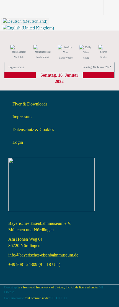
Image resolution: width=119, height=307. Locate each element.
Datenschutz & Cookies (33, 129)
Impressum (22, 116)
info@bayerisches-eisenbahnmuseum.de (43, 255)
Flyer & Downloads (29, 104)
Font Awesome (14, 298)
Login (17, 142)
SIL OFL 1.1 (59, 298)
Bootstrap (10, 287)
